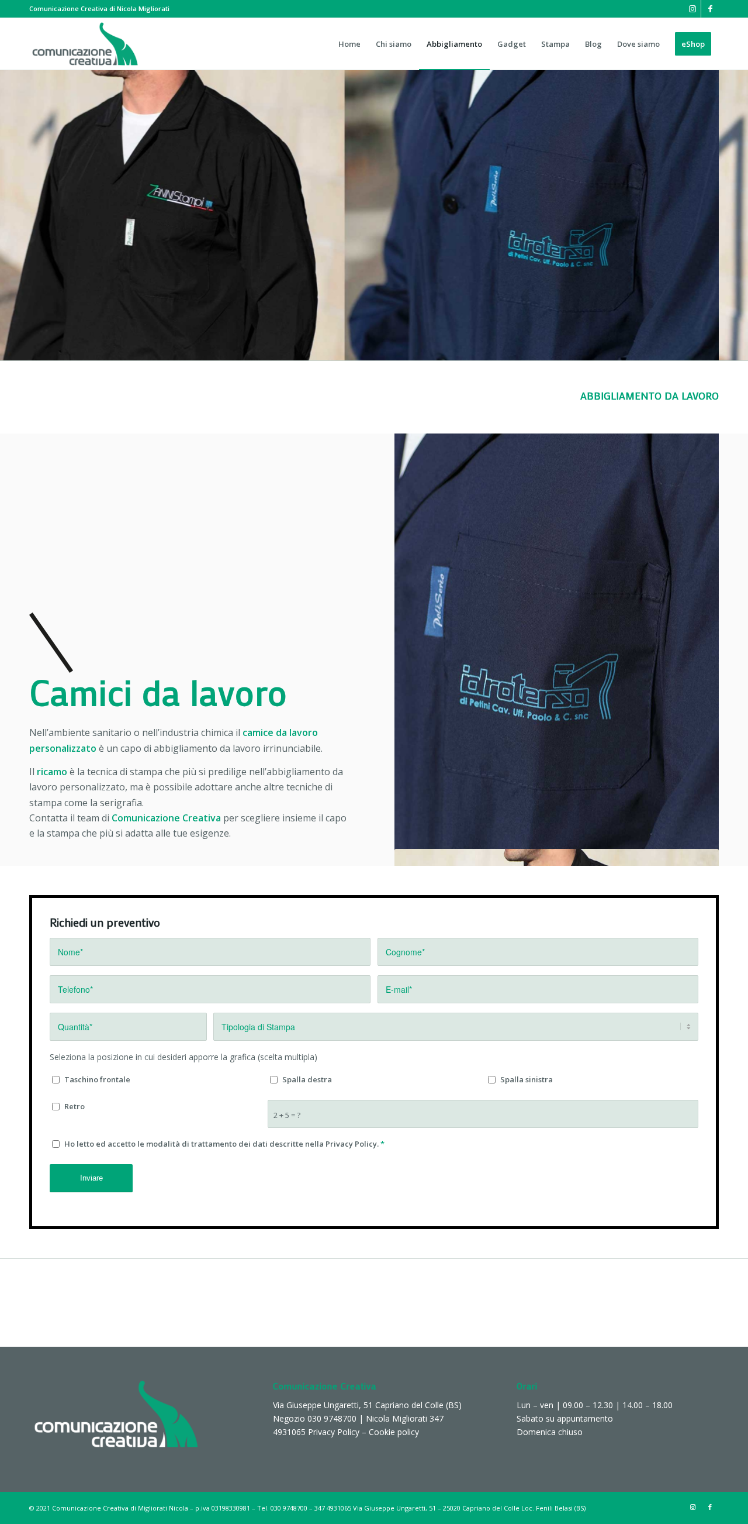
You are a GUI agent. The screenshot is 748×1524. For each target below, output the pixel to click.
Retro (74, 1106)
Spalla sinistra (526, 1079)
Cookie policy (394, 1431)
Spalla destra (307, 1079)
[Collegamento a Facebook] (710, 9)
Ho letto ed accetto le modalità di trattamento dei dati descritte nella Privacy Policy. (224, 1143)
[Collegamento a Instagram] (692, 9)
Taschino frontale (97, 1079)
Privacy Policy (333, 1431)
